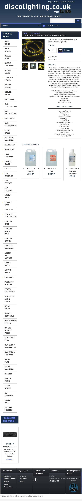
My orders (23, 479)
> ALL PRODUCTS (35, 33)
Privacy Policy (8, 487)
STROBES (8, 374)
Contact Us (7, 476)
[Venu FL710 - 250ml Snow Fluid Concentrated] (72, 157)
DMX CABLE (9, 99)
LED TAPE (54, 57)
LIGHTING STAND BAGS (8, 231)
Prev (24, 50)
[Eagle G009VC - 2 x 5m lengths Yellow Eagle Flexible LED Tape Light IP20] (33, 50)
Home (25, 33)
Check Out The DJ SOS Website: (73, 480)
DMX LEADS (9, 118)
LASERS (8, 169)
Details (9, 459)
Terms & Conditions (10, 479)
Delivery (6, 484)
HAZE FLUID (9, 150)
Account (23, 476)
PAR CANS (9, 277)
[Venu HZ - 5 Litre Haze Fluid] (51, 157)
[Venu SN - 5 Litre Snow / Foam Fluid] (30, 157)
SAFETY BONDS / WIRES (8, 330)
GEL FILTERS (10, 145)
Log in (50, 2)
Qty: (49, 50)
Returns (6, 481)
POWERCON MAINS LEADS (9, 299)
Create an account (60, 2)
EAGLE (55, 59)
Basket (22, 481)
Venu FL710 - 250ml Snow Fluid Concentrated (72, 171)
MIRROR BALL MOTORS (8, 255)
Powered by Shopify (36, 496)
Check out (73, 2)
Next (41, 50)
